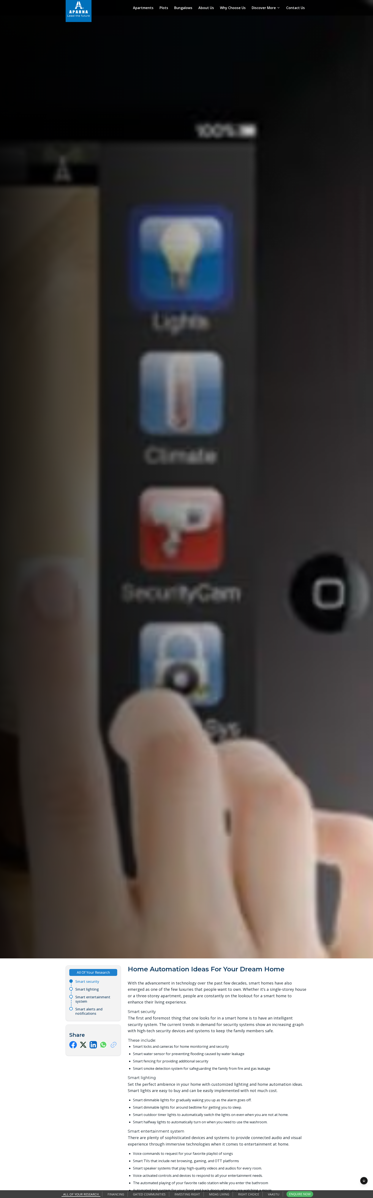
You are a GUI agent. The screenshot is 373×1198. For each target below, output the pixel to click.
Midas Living (219, 1194)
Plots (164, 7)
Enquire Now (300, 1194)
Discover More (264, 7)
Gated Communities (149, 1194)
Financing (115, 1194)
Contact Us (295, 7)
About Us (206, 7)
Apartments (143, 7)
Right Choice (248, 1194)
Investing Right (187, 1194)
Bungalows (183, 7)
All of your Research (81, 1194)
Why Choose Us (233, 7)
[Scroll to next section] (364, 1180)
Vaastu (273, 1194)
